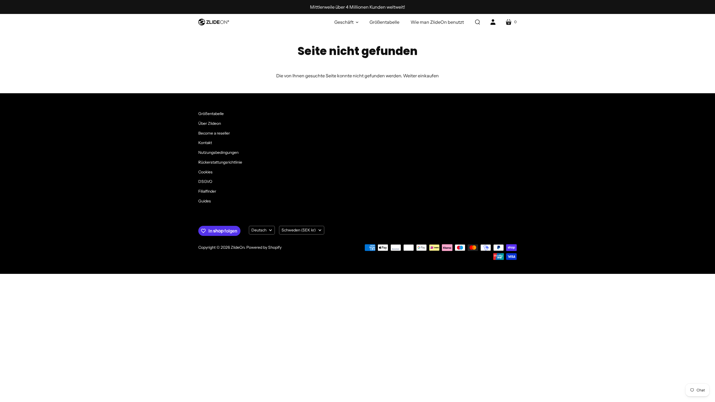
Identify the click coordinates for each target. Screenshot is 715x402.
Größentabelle (211, 113)
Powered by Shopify (264, 247)
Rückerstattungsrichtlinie (220, 162)
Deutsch (258, 230)
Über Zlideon (209, 123)
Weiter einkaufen (421, 75)
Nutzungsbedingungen (218, 152)
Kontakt (205, 142)
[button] (346, 22)
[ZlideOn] (213, 22)
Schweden (299, 230)
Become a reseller (214, 133)
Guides (204, 201)
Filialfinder (207, 191)
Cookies (205, 171)
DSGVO (205, 181)
